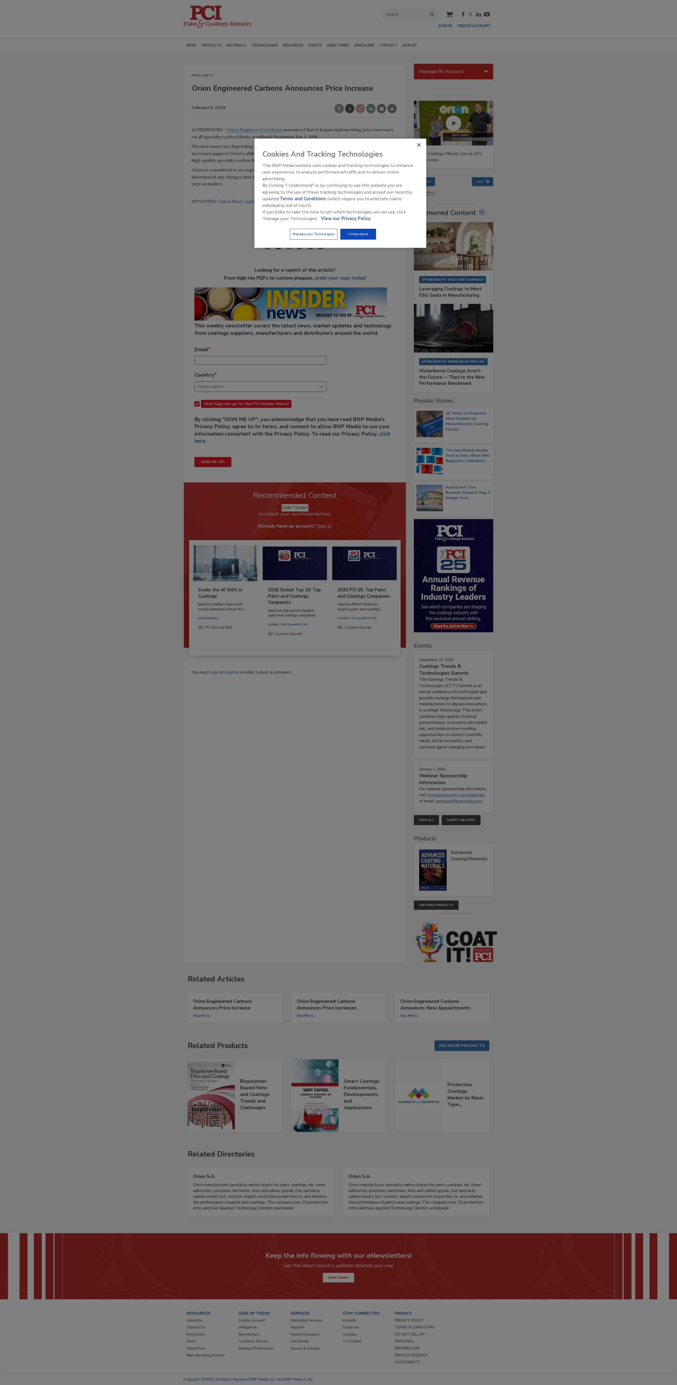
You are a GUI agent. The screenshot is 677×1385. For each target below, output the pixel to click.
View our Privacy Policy (345, 219)
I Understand (358, 234)
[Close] (419, 145)
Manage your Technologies (314, 234)
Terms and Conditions (303, 199)
